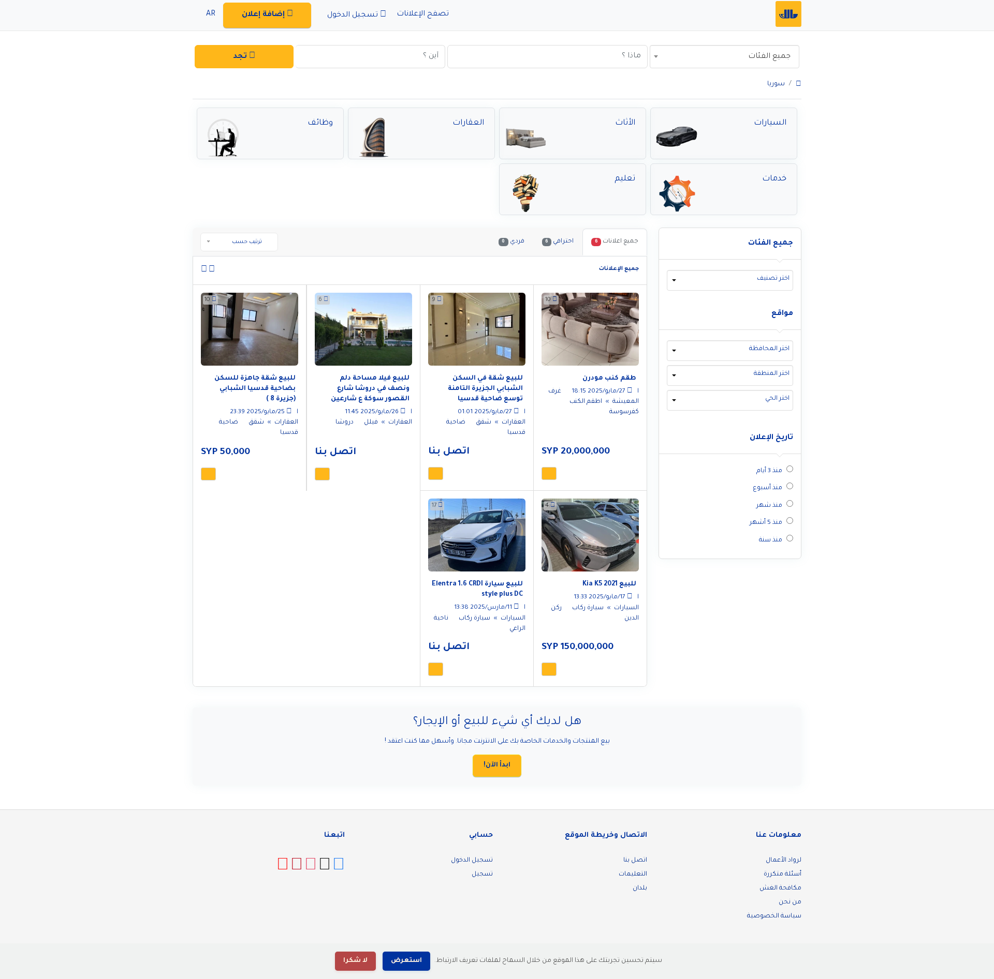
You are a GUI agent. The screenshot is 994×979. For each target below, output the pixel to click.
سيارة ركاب (587, 608)
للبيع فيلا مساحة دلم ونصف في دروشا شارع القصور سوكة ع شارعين (370, 389)
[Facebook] (338, 868)
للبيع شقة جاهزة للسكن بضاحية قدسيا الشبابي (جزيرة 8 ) (255, 389)
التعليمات (633, 874)
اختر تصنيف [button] (773, 278)
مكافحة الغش (780, 888)
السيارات (625, 608)
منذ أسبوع (767, 488)
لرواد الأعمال (783, 860)
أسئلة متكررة (782, 874)
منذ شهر (769, 505)
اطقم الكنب (585, 401)
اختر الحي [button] (777, 398)
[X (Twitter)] (324, 868)
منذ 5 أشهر (766, 522)
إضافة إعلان (264, 15)
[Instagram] (310, 868)
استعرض (406, 961)
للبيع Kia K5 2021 (609, 584)
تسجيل (482, 874)
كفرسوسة (624, 412)
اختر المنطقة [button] (772, 374)
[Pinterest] (296, 868)
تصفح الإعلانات (424, 14)
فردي (513, 241)
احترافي (559, 241)
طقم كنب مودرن (609, 378)
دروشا (344, 422)
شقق (482, 422)
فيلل (370, 422)
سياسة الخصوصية (774, 916)
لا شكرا (355, 961)
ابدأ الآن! (497, 765)
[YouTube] (282, 868)
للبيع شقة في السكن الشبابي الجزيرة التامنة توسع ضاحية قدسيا (485, 389)
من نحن (790, 902)
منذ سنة (770, 540)
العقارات (512, 422)
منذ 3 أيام (769, 471)
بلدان (640, 888)
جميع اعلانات (616, 241)
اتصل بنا (635, 860)
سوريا (776, 84)
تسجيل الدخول (472, 860)
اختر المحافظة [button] (769, 349)
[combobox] (724, 56)
